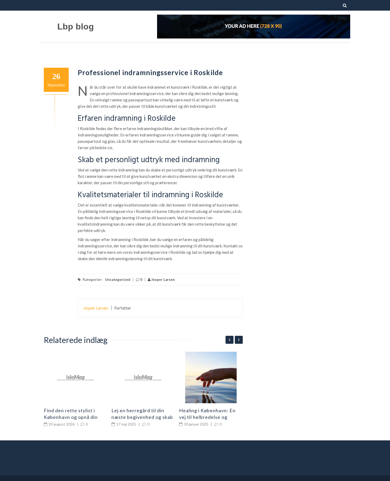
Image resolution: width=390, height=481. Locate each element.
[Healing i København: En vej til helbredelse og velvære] (211, 377)
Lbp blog (75, 26)
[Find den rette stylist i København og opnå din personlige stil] (75, 377)
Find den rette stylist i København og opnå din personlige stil (71, 417)
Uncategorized (117, 279)
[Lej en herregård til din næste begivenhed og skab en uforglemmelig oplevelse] (143, 377)
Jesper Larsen (162, 279)
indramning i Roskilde (187, 195)
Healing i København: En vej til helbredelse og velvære (207, 417)
